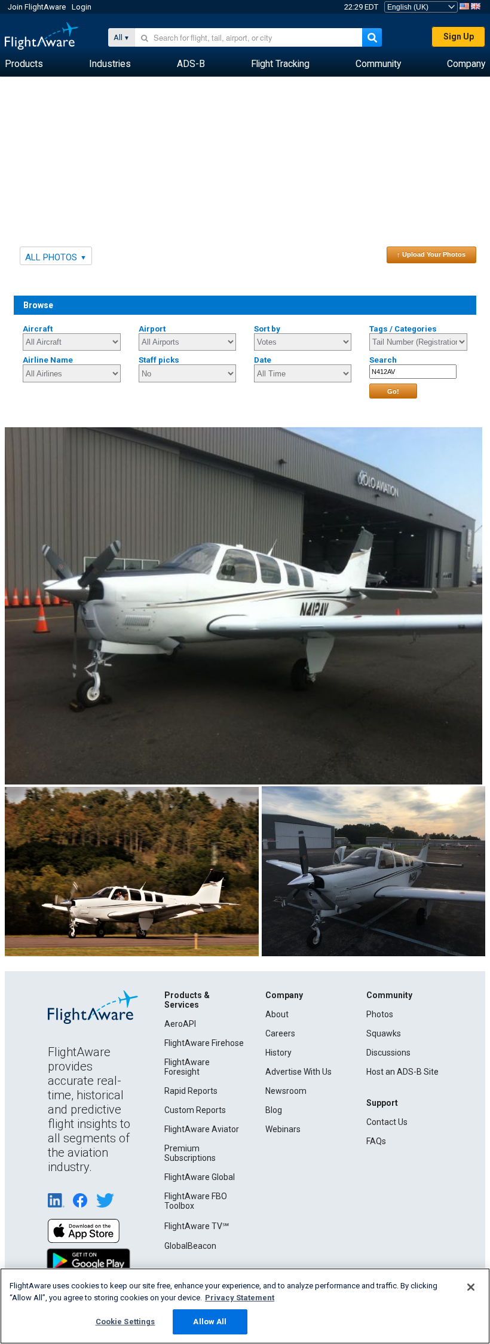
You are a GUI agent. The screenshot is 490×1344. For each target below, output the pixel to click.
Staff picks (159, 359)
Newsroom (286, 1091)
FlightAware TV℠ (196, 1226)
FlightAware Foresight (187, 1067)
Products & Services (187, 999)
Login (81, 6)
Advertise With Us (298, 1072)
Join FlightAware (37, 6)
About (277, 1014)
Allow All (209, 1321)
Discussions (388, 1052)
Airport (152, 328)
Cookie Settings (125, 1321)
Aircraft (38, 328)
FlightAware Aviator (201, 1129)
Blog (273, 1110)
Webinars (283, 1129)
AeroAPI (180, 1024)
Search (383, 359)
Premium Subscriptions (190, 1153)
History (278, 1052)
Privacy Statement (239, 1297)
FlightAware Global (199, 1177)
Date (262, 359)
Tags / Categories (403, 328)
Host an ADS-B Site (402, 1072)
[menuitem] (24, 64)
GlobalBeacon (190, 1246)
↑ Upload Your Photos (431, 254)
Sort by (267, 328)
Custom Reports (195, 1110)
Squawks (383, 1033)
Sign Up (458, 36)
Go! (393, 391)
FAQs (376, 1141)
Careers (280, 1033)
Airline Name (48, 359)
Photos (379, 1014)
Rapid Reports (191, 1091)
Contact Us (387, 1122)
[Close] (471, 1287)
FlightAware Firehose (204, 1043)
